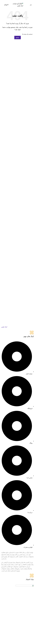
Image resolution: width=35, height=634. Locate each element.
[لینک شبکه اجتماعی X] (19, 1)
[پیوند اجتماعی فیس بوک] (21, 1)
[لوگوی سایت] (17, 4)
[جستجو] (1, 4)
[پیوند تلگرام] (14, 1)
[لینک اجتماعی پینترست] (17, 1)
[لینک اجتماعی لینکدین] (16, 1)
